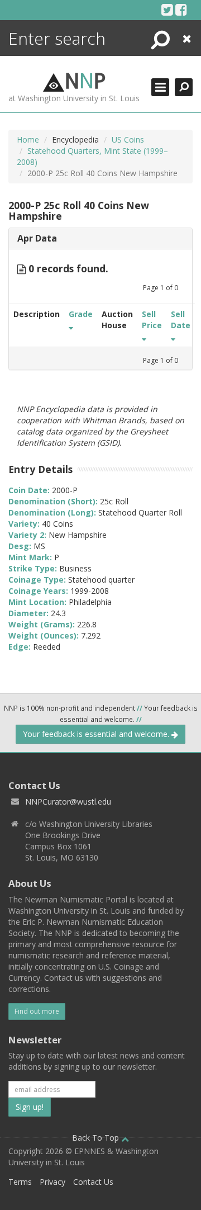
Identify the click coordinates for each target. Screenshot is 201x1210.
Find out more (37, 1011)
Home (28, 139)
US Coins (128, 139)
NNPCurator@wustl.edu (68, 801)
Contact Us (93, 1181)
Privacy (52, 1181)
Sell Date (180, 319)
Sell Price (152, 319)
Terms (20, 1181)
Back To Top (96, 1137)
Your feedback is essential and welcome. (97, 734)
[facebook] (181, 9)
